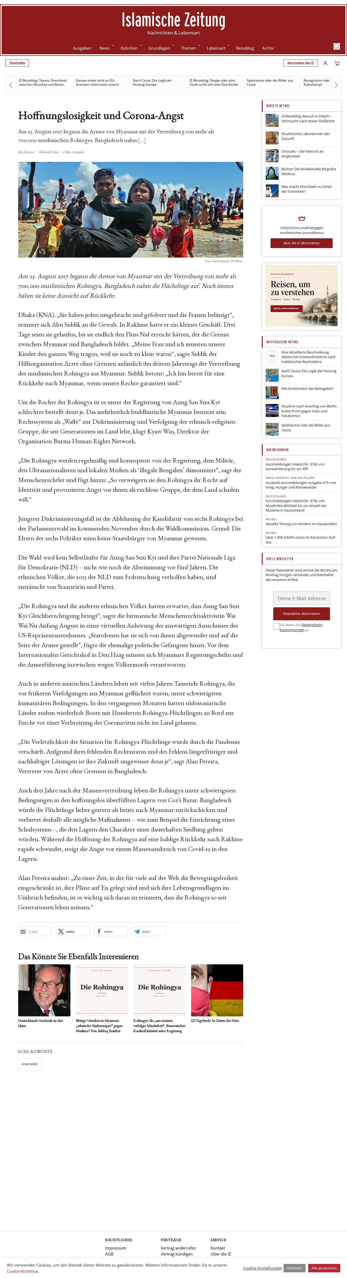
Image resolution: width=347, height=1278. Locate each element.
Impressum (115, 1248)
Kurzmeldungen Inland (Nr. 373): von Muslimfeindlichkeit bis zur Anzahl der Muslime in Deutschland (296, 506)
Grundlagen (159, 48)
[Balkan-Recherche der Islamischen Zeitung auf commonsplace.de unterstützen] (302, 324)
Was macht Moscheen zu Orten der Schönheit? (306, 189)
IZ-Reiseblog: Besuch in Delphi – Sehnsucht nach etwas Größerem (308, 118)
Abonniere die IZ (300, 62)
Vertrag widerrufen (178, 1248)
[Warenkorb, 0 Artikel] (337, 63)
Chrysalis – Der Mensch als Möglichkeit (302, 154)
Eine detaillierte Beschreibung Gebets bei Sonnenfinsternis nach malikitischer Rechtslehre (308, 357)
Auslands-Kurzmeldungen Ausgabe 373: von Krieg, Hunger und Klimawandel (301, 485)
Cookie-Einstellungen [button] (262, 1268)
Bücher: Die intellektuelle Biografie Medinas (308, 171)
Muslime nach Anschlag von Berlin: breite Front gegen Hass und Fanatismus (309, 411)
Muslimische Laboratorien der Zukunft (305, 136)
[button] (336, 46)
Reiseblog (245, 48)
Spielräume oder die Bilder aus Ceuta (221, 82)
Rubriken (129, 48)
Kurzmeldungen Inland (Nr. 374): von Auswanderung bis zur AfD (295, 466)
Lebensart (216, 48)
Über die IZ (221, 1254)
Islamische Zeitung (173, 19)
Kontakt (218, 1248)
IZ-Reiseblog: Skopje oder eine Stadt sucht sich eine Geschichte (165, 82)
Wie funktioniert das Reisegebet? (307, 388)
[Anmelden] (325, 63)
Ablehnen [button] (294, 1268)
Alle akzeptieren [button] (324, 1268)
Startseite (17, 62)
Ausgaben (82, 48)
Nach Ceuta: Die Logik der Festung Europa (103, 82)
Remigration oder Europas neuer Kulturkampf (279, 82)
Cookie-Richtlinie (22, 1271)
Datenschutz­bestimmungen (301, 627)
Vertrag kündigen (177, 1254)
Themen (188, 48)
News (104, 48)
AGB (109, 1254)
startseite (30, 1064)
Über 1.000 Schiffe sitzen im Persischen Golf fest (300, 540)
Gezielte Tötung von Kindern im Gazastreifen (301, 524)
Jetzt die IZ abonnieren (302, 242)
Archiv (268, 48)
